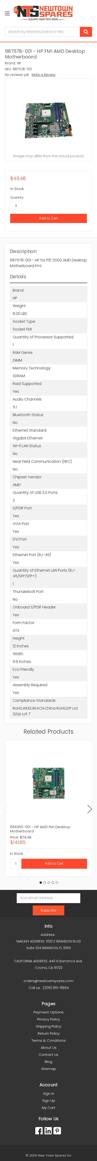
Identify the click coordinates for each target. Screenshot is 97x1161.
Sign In (48, 1093)
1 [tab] (41, 882)
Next (89, 809)
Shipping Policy (48, 1026)
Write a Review (43, 74)
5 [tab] (57, 882)
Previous (6, 809)
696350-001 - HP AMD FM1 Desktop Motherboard (40, 829)
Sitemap (48, 1068)
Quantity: (17, 197)
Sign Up (48, 1100)
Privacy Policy (48, 1019)
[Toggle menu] (7, 13)
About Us (49, 1047)
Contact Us (48, 1054)
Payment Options (48, 1012)
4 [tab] (53, 882)
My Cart (48, 1107)
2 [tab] (45, 882)
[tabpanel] (48, 808)
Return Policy (49, 1033)
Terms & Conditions (49, 1040)
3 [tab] (49, 882)
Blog (48, 1061)
